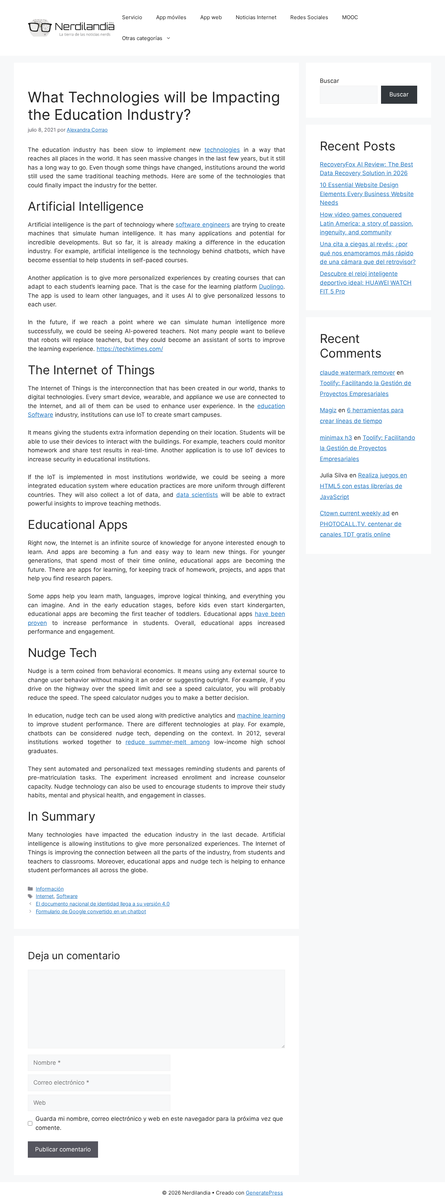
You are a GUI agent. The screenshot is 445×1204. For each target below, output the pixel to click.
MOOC (350, 17)
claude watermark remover (357, 372)
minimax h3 (336, 437)
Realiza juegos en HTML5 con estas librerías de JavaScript (363, 486)
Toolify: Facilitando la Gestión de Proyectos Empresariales (367, 448)
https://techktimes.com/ (130, 348)
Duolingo (271, 286)
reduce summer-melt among (168, 741)
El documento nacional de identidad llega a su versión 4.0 (103, 904)
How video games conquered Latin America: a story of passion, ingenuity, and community (366, 223)
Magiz (328, 410)
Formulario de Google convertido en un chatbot (91, 911)
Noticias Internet (256, 17)
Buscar (329, 80)
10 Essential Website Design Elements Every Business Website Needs (367, 193)
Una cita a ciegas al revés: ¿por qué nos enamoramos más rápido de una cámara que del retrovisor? (368, 253)
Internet (45, 896)
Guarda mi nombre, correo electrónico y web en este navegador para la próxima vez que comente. (159, 1123)
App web (211, 17)
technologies (222, 149)
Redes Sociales (309, 17)
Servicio (132, 17)
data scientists (197, 494)
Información (50, 889)
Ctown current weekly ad (355, 513)
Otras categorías (142, 38)
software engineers (202, 224)
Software (67, 896)
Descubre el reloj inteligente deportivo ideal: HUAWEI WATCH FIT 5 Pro (366, 282)
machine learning (261, 715)
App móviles (171, 17)
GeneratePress (264, 1192)
